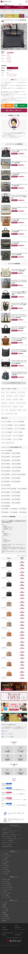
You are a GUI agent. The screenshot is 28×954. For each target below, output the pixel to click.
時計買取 (4, 906)
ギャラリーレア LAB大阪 (6, 439)
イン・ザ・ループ (21, 392)
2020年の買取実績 (5, 512)
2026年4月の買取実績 (15, 456)
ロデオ (15, 413)
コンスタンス (22, 395)
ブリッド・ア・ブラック (6, 406)
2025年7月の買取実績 (5, 474)
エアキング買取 (6, 881)
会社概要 (16, 925)
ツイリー (24, 410)
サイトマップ (4, 925)
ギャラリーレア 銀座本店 (6, 421)
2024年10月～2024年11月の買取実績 (8, 488)
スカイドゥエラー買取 (7, 889)
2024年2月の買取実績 (5, 502)
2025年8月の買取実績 (15, 470)
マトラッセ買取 (6, 895)
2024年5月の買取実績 (15, 495)
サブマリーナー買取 (6, 883)
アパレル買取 (5, 910)
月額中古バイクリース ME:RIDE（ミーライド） (12, 834)
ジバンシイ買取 (6, 869)
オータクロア (15, 399)
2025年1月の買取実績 (15, 481)
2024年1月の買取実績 (15, 502)
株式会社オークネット (7, 828)
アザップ (19, 410)
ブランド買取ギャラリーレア (5, 10)
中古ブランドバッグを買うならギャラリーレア (12, 830)
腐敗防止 (3, 934)
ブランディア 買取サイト (7, 844)
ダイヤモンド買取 (6, 918)
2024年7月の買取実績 (15, 492)
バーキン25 (14, 75)
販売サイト (21, 4)
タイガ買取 (5, 891)
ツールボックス (15, 406)
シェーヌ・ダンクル (9, 413)
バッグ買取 (5, 902)
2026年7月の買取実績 (5, 453)
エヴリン (3, 395)
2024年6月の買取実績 (5, 495)
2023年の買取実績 (5, 508)
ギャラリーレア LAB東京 (17, 439)
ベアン (2, 410)
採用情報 (3, 927)
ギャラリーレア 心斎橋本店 (19, 428)
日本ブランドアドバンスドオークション (10, 842)
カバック (21, 406)
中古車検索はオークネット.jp (8, 832)
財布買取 (4, 904)
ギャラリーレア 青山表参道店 (18, 421)
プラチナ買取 (5, 916)
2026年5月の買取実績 (5, 456)
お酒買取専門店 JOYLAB (7, 846)
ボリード (16, 395)
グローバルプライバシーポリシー (20, 930)
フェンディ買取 (6, 865)
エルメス (8, 58)
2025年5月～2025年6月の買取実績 (18, 474)
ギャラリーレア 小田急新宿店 (7, 425)
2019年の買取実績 (13, 512)
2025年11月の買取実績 (5, 467)
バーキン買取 (17, 10)
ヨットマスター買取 (6, 897)
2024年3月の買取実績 (15, 499)
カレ (2, 413)
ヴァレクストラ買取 (6, 871)
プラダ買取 (5, 863)
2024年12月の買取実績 (5, 485)
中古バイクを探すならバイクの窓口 (9, 836)
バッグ (8, 55)
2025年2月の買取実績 (5, 481)
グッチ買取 (5, 859)
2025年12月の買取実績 (16, 463)
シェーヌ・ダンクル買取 (7, 887)
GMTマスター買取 (6, 879)
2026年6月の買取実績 (15, 453)
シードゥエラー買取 (6, 885)
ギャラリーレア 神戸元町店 (18, 435)
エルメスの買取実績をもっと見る (13, 382)
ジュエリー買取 (6, 908)
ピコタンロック (13, 392)
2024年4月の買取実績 (5, 499)
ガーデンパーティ (9, 395)
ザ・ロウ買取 (5, 873)
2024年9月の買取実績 (22, 488)
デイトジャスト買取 (6, 893)
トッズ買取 (5, 867)
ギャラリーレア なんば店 (6, 435)
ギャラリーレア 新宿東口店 (19, 425)
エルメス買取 (12, 10)
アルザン (21, 399)
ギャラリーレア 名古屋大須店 (7, 428)
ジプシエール (8, 399)
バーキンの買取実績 (22, 10)
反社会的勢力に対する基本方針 (7, 932)
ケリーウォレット (13, 410)
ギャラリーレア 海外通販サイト (9, 840)
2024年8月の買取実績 (5, 492)
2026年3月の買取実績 (5, 460)
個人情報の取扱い (18, 927)
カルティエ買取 (6, 861)
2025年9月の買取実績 (5, 470)
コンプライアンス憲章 (19, 932)
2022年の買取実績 (13, 508)
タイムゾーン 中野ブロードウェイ (7, 442)
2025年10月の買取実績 (16, 467)
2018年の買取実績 (22, 512)
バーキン (8, 61)
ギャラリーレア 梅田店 (17, 432)
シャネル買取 (5, 857)
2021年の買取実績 (22, 508)
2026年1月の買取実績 (5, 463)
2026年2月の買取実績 (15, 460)
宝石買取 (4, 920)
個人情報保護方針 (5, 929)
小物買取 (4, 912)
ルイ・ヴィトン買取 (6, 855)
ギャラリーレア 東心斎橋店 (6, 432)
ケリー (7, 392)
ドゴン (6, 410)
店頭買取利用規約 (18, 934)
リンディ (3, 399)
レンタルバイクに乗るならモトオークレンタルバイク (13, 838)
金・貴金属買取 (6, 914)
